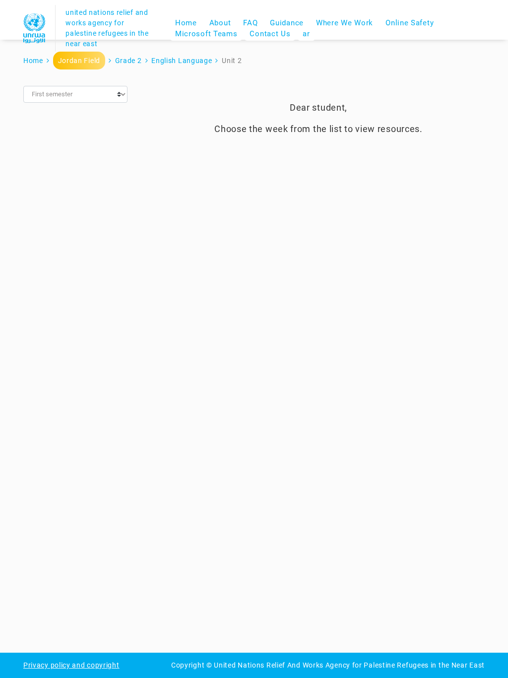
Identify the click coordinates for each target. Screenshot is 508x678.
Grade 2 (128, 61)
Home (186, 22)
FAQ (250, 22)
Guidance (287, 22)
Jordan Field (79, 61)
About (220, 22)
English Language (181, 61)
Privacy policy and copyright (71, 665)
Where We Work (344, 22)
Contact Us (270, 33)
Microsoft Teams (206, 33)
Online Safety (409, 22)
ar (306, 33)
